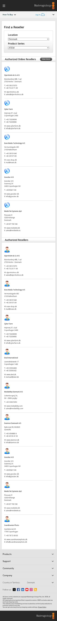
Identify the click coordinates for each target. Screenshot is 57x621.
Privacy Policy (42, 607)
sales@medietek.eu (13, 230)
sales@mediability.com (14, 408)
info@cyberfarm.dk (13, 128)
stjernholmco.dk (12, 92)
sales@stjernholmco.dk (14, 94)
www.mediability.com (14, 406)
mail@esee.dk (11, 162)
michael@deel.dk (12, 377)
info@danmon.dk (12, 442)
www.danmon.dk (12, 440)
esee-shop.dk (11, 160)
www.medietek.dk (13, 228)
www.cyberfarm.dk (13, 126)
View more (46, 59)
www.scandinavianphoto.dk (16, 539)
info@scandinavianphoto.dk (16, 542)
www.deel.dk (11, 374)
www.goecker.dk (12, 194)
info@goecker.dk (12, 196)
